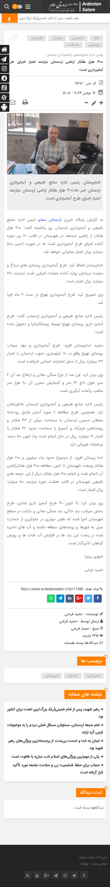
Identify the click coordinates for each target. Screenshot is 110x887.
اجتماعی (78, 38)
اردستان (57, 38)
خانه (97, 38)
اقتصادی (36, 38)
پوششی (94, 45)
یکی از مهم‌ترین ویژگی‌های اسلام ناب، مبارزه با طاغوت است (55, 757)
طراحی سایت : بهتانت (93, 863)
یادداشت (73, 45)
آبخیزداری (93, 676)
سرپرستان (51, 676)
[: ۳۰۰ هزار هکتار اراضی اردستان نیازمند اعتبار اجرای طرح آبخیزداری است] (12, 102)
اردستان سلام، (51, 220)
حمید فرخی (68, 621)
